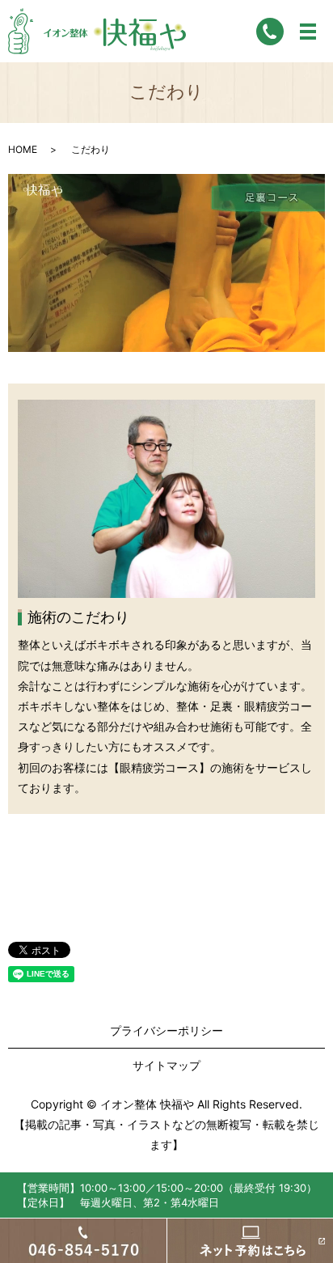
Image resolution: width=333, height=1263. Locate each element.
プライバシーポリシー (166, 1030)
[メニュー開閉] (308, 31)
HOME (22, 149)
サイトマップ (166, 1065)
